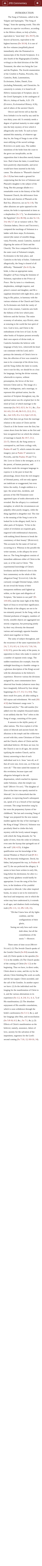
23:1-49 (14, 411)
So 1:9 (7, 176)
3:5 (11, 646)
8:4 (30, 692)
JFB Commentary (18, 3)
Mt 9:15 (22, 411)
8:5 (10, 650)
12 (19, 908)
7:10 (30, 646)
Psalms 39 (23, 457)
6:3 (26, 646)
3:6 (34, 646)
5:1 (26, 692)
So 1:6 (36, 218)
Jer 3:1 (29, 407)
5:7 (12, 222)
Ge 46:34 (21, 218)
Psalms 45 (8, 449)
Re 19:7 (25, 438)
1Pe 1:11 (12, 908)
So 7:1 (25, 1020)
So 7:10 (21, 1039)
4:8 (9, 222)
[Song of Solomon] (2, 783)
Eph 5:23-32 (30, 415)
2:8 (24, 998)
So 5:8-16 (8, 1020)
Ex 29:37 (30, 36)
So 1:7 (19, 214)
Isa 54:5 (16, 407)
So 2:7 (17, 692)
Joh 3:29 (11, 415)
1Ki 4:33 (16, 847)
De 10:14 (22, 43)
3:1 (28, 998)
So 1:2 (27, 963)
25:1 (34, 411)
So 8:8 (24, 952)
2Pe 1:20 (24, 908)
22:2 (29, 411)
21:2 (32, 438)
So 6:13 (27, 267)
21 (30, 908)
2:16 (21, 646)
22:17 (6, 441)
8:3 (15, 646)
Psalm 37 (22, 453)
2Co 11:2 (20, 415)
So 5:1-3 (25, 1013)
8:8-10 (31, 1039)
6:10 (5, 650)
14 (36, 1039)
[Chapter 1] (39, 783)
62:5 (23, 407)
